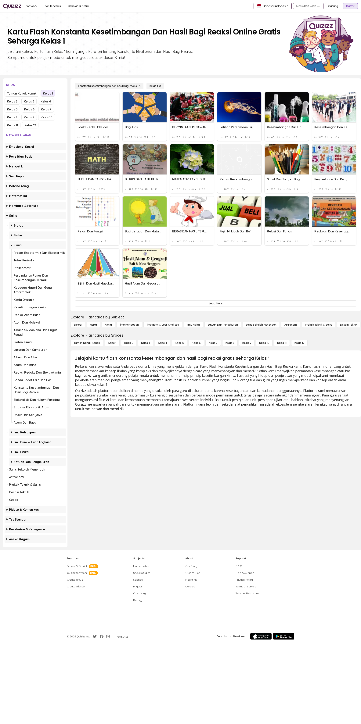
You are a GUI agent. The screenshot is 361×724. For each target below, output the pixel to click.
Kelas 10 (46, 117)
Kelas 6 (29, 109)
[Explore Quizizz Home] (12, 6)
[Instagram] (108, 636)
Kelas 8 (12, 117)
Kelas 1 (48, 93)
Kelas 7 (46, 109)
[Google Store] (283, 636)
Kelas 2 (12, 101)
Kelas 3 (29, 101)
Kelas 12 (30, 125)
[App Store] (261, 636)
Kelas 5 (12, 109)
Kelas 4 (46, 101)
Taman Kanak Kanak (22, 93)
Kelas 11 (12, 125)
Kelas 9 (29, 117)
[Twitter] (95, 636)
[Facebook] (101, 636)
